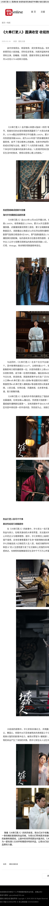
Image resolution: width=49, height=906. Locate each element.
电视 (8, 23)
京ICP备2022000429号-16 (9, 902)
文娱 (43, 12)
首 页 (33, 12)
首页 (3, 23)
